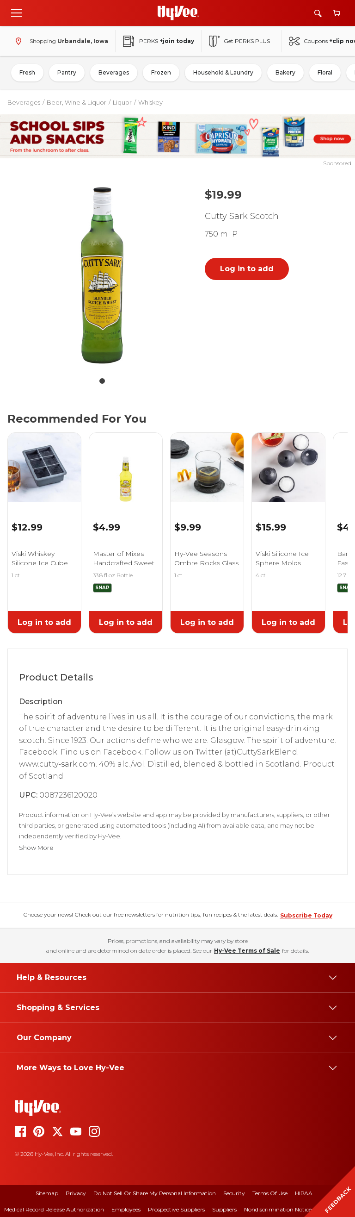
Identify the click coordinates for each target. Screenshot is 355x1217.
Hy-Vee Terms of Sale (247, 950)
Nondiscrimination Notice (278, 1209)
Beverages (113, 72)
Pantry (66, 72)
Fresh (27, 72)
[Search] (318, 13)
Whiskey (150, 102)
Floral (325, 72)
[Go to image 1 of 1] (102, 381)
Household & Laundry (223, 72)
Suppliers (224, 1209)
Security (234, 1193)
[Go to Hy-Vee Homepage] (178, 13)
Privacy (76, 1193)
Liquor (122, 102)
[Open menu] (16, 12)
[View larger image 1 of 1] (102, 275)
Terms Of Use (270, 1193)
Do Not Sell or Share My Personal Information (154, 1193)
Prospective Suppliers (176, 1209)
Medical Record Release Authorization (54, 1209)
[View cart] (336, 13)
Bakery (285, 72)
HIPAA (303, 1193)
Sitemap (47, 1193)
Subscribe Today (306, 915)
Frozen (161, 72)
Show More (36, 847)
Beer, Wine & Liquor (76, 102)
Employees (126, 1209)
